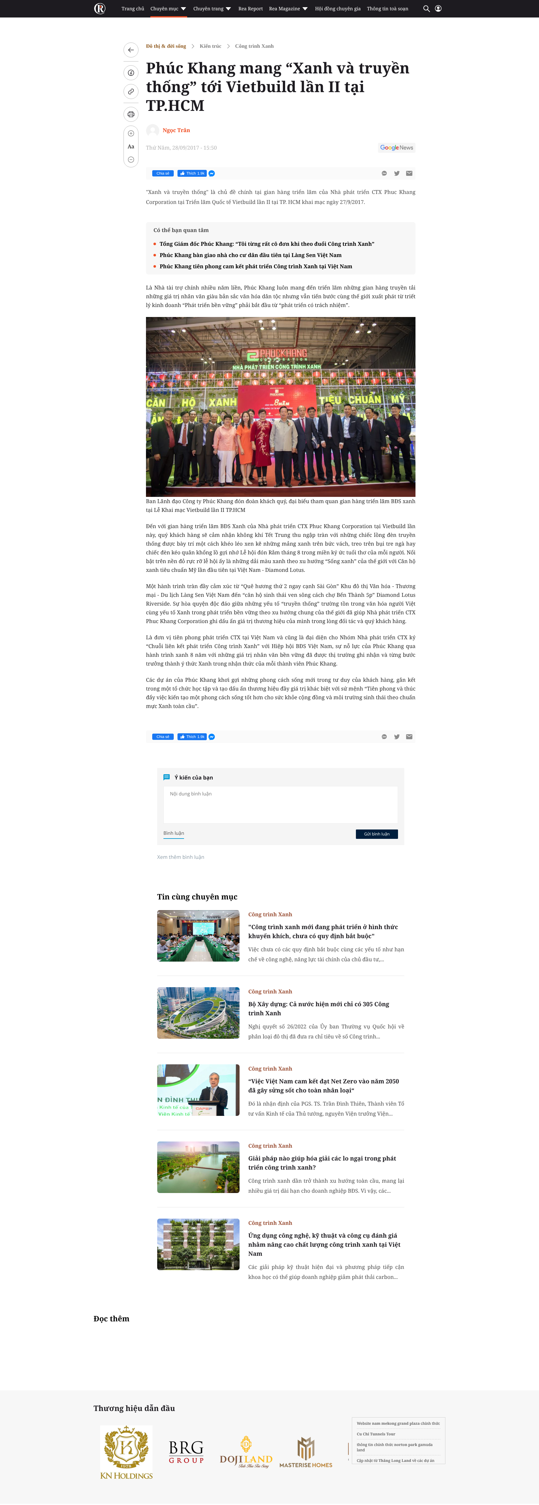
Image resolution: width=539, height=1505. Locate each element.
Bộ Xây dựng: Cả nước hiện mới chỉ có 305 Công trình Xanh (318, 1008)
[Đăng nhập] (438, 11)
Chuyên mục (164, 9)
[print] (131, 114)
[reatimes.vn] (100, 8)
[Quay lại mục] (131, 49)
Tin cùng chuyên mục (197, 897)
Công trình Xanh (254, 46)
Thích (196, 173)
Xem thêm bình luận (180, 857)
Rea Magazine (284, 9)
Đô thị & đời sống (166, 46)
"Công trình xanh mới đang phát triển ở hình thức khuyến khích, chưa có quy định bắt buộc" (323, 931)
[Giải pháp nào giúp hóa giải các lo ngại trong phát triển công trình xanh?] (198, 1167)
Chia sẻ (163, 173)
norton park (405, 1444)
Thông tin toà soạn (388, 9)
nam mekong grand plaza (396, 1423)
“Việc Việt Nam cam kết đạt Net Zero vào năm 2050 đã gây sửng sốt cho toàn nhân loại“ (323, 1085)
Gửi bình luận (377, 834)
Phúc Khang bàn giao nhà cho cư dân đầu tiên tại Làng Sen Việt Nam (251, 255)
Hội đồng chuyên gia (338, 9)
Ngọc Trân (176, 130)
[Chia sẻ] (131, 72)
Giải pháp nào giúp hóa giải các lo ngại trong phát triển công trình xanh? (322, 1162)
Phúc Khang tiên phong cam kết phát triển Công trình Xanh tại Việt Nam (256, 266)
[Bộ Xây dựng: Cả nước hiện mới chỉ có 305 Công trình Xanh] (198, 1013)
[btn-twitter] (397, 173)
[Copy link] (131, 91)
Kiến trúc (210, 46)
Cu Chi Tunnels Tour (376, 1434)
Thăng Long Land (395, 1460)
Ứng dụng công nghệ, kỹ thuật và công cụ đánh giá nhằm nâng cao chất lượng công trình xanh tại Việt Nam (324, 1244)
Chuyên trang (208, 9)
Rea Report (250, 9)
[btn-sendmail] (409, 173)
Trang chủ (133, 9)
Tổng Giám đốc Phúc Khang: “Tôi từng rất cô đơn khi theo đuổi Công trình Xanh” (267, 243)
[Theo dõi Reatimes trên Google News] (396, 149)
